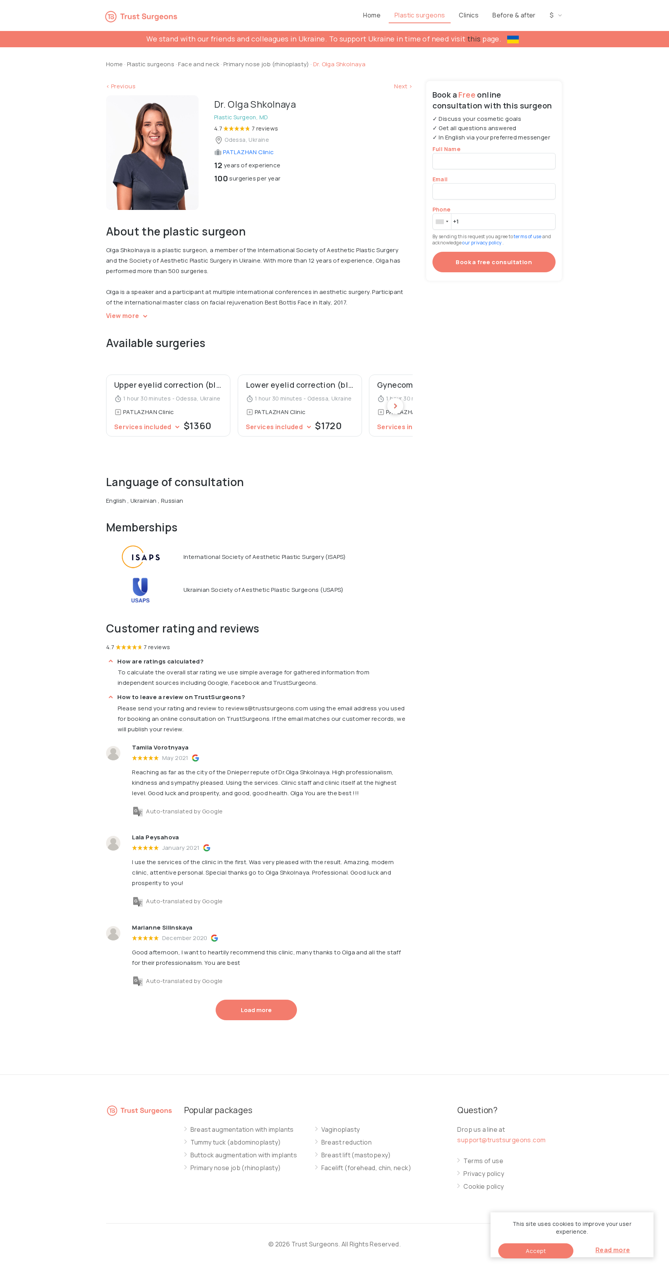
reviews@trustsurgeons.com (267, 708)
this (474, 38)
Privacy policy (483, 1174)
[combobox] (442, 221)
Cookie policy (483, 1186)
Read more (612, 1250)
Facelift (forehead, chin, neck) (366, 1168)
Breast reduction (346, 1142)
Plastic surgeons (420, 15)
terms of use (528, 236)
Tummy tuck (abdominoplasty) (235, 1142)
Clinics (469, 15)
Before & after (514, 15)
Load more (256, 1010)
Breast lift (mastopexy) (356, 1155)
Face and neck (198, 64)
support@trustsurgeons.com (501, 1140)
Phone (441, 209)
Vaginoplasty (340, 1130)
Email (440, 179)
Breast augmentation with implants (242, 1130)
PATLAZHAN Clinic (248, 152)
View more (123, 315)
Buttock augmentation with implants (243, 1155)
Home (372, 15)
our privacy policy (482, 242)
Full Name (446, 149)
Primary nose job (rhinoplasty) (266, 64)
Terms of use (483, 1161)
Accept (536, 1251)
